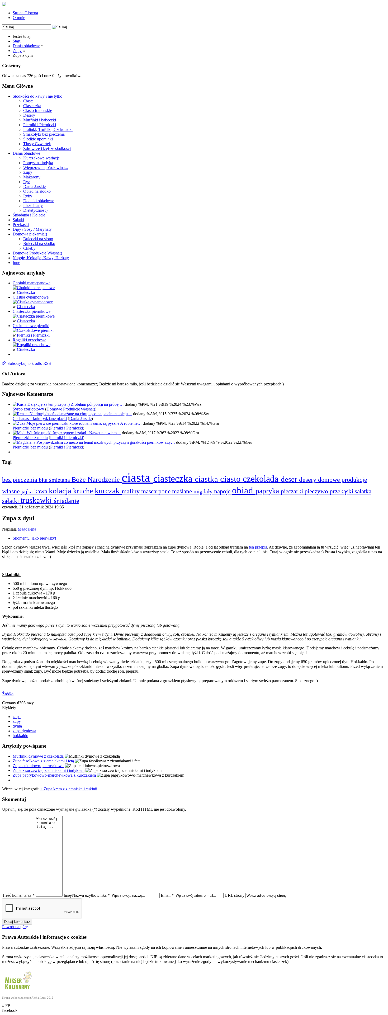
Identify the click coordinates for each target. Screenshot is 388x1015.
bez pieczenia (20, 479)
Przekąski (21, 224)
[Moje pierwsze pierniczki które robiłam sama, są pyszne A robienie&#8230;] (19, 423)
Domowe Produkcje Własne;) (37, 253)
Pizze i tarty (33, 205)
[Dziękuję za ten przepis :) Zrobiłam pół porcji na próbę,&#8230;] (20, 404)
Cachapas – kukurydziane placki (40, 418)
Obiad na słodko (37, 191)
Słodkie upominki (38, 139)
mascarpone (156, 491)
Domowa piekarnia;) (30, 234)
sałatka (363, 491)
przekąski (342, 491)
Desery (29, 115)
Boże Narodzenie (97, 479)
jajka (27, 491)
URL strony (234, 895)
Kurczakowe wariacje (41, 158)
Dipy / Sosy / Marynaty (32, 229)
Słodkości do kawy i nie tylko (37, 96)
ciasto (231, 479)
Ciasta (28, 101)
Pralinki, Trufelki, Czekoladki (48, 129)
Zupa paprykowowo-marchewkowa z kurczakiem (54, 775)
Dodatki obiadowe (38, 201)
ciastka (207, 479)
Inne (16, 262)
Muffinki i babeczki (39, 120)
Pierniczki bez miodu (30, 428)
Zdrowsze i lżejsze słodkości (47, 148)
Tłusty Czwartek (37, 143)
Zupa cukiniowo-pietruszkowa (38, 765)
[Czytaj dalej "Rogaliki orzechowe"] (31, 344)
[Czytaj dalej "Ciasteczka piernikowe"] (34, 316)
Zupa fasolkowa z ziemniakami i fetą (43, 761)
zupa (17, 716)
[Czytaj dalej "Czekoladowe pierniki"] (33, 330)
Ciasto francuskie (37, 110)
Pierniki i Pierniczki (39, 124)
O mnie (19, 17)
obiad (243, 490)
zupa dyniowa (24, 731)
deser (290, 479)
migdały (203, 491)
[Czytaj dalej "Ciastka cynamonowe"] (33, 302)
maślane (182, 491)
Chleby (29, 248)
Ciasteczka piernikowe (31, 311)
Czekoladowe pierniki (31, 325)
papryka (268, 491)
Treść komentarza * (18, 895)
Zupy (27, 172)
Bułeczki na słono (38, 239)
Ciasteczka (32, 105)
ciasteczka (174, 478)
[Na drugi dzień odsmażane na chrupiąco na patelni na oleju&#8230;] (21, 414)
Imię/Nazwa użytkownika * (87, 895)
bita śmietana (55, 479)
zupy (17, 721)
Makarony (31, 177)
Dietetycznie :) (35, 210)
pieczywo (317, 491)
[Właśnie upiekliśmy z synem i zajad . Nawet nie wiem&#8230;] (20, 433)
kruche (84, 491)
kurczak (108, 490)
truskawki (37, 500)
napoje (223, 491)
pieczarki (293, 491)
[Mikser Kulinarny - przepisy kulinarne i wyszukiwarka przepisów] (18, 990)
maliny (131, 491)
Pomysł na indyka (38, 162)
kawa (41, 491)
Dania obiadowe (26, 153)
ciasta (137, 477)
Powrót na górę (15, 926)
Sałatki (18, 220)
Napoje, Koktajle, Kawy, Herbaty (41, 258)
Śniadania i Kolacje (29, 215)
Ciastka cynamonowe (31, 297)
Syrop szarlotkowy (28, 409)
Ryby (27, 196)
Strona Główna (25, 13)
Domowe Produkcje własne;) (70, 409)
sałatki (11, 500)
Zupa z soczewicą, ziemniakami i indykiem (48, 770)
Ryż (26, 182)
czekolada (262, 479)
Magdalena (27, 529)
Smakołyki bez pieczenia (44, 134)
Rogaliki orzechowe (29, 340)
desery (308, 479)
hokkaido (20, 735)
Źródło (7, 694)
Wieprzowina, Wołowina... (45, 167)
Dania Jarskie (34, 186)
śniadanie (66, 500)
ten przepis (258, 547)
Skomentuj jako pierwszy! (34, 538)
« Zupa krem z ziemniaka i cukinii (68, 789)
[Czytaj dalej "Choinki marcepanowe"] (34, 287)
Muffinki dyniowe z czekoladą (38, 756)
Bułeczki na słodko (39, 243)
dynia (17, 726)
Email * (167, 895)
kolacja (61, 491)
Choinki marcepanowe (31, 283)
